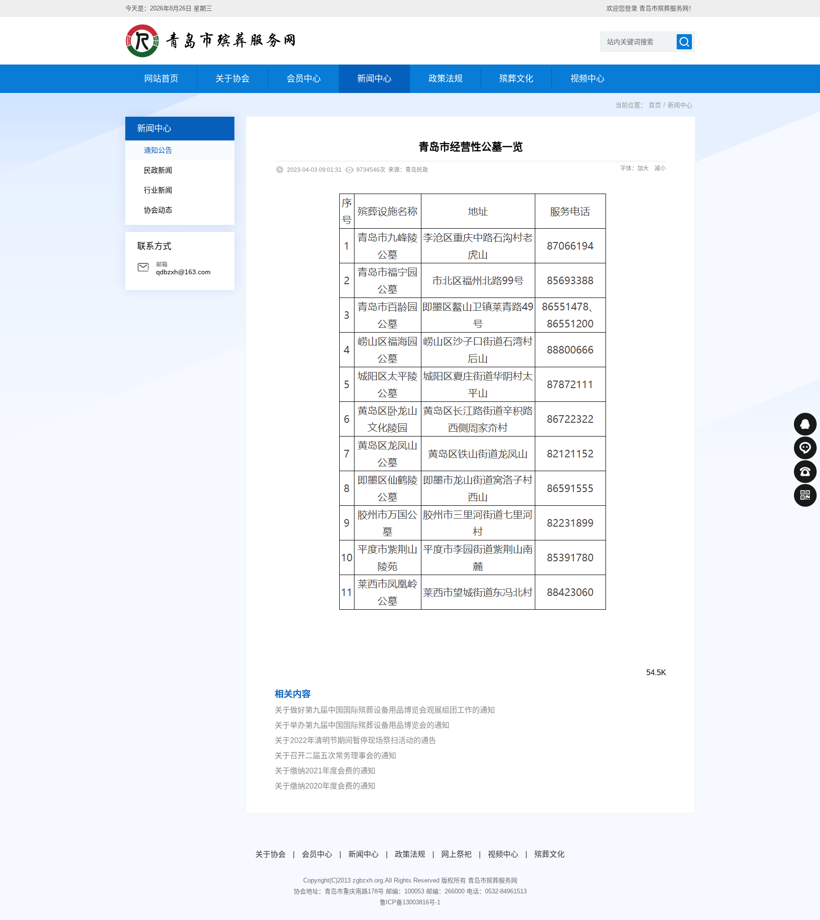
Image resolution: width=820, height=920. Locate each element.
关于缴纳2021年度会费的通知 (325, 771)
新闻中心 (680, 105)
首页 (655, 105)
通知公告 (158, 150)
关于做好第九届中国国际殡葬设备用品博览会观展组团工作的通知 (385, 710)
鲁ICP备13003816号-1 (410, 902)
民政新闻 (158, 170)
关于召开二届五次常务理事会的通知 (335, 756)
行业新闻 (158, 190)
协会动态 (158, 210)
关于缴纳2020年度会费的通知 (325, 786)
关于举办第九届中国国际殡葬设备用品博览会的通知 (362, 725)
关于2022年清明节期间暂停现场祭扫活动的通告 (355, 740)
